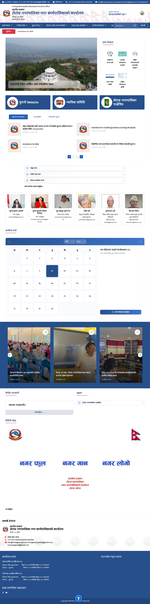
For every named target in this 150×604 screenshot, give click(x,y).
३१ (52, 308)
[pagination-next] (81, 156)
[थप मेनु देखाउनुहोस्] (112, 25)
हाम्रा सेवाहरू (108, 42)
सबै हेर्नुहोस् (38, 412)
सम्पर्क (142, 25)
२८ (15, 308)
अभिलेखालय (58, 2)
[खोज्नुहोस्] (135, 25)
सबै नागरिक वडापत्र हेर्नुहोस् (33, 186)
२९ (27, 308)
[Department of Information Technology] (6, 13)
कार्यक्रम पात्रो (11, 230)
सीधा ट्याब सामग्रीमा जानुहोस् (16, 402)
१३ (90, 271)
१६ (40, 283)
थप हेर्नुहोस (9, 509)
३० (40, 308)
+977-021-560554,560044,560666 (80, 2)
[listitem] (40, 129)
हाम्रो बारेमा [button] (6, 25)
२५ (65, 296)
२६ (77, 296)
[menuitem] (26, 2)
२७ (90, 296)
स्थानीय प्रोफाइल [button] (98, 25)
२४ (52, 296)
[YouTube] (6, 593)
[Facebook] (3, 593)
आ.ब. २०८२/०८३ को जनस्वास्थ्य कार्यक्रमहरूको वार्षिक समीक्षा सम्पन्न (119, 374)
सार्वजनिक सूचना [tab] (54, 116)
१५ (27, 283)
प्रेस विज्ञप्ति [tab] (37, 116)
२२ (27, 296)
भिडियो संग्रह (10, 420)
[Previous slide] (87, 86)
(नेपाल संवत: (38, 2)
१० (52, 271)
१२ (77, 271)
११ (65, 271)
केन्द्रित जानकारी (12, 393)
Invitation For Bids (25, 31)
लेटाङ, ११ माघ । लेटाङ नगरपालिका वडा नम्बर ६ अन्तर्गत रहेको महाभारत (73, 374)
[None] (51, 64)
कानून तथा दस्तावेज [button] (78, 25)
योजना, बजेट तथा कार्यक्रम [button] (56, 25)
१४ (14, 283)
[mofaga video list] (75, 467)
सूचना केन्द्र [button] (36, 25)
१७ (52, 283)
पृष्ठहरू (79, 393)
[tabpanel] (75, 141)
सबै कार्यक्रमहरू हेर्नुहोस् (122, 312)
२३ (40, 296)
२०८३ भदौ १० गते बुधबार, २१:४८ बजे (14, 2)
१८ (65, 283)
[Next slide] (93, 86)
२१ (15, 296)
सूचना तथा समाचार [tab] (20, 116)
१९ (77, 283)
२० (90, 283)
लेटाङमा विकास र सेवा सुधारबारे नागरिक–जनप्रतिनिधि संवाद (25, 374)
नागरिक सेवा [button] (21, 25)
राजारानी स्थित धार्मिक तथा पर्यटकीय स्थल (31, 84)
